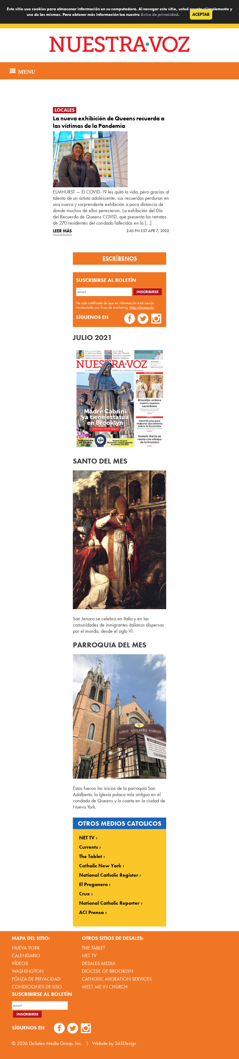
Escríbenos (119, 258)
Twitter (143, 319)
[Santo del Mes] (119, 607)
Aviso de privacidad (159, 14)
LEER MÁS (62, 231)
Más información (141, 307)
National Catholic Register (108, 875)
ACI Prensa (91, 912)
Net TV (89, 955)
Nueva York (26, 948)
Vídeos (20, 963)
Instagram (156, 319)
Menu (25, 71)
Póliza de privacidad (36, 979)
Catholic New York (100, 866)
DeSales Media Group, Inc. (55, 1043)
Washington (28, 971)
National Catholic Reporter (109, 903)
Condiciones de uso (37, 986)
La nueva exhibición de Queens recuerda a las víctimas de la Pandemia (108, 122)
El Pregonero (93, 884)
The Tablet (90, 856)
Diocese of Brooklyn (107, 971)
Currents (88, 847)
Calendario (26, 955)
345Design (125, 1043)
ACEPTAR (201, 14)
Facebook (129, 319)
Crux (84, 894)
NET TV (87, 838)
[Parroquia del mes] (119, 777)
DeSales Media (98, 963)
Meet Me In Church (105, 986)
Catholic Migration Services (117, 979)
